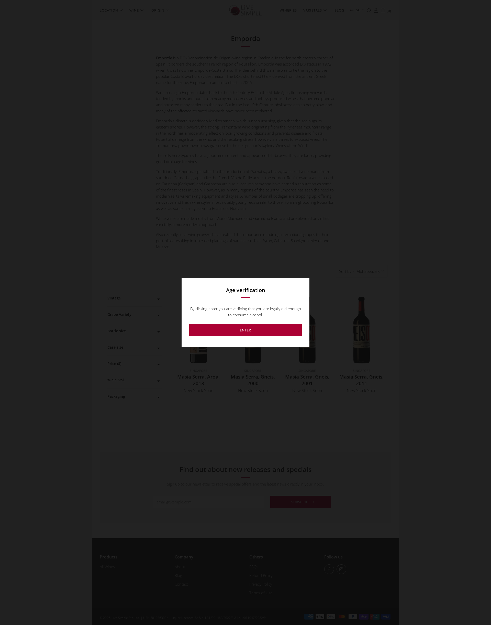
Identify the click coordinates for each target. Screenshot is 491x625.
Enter (245, 330)
